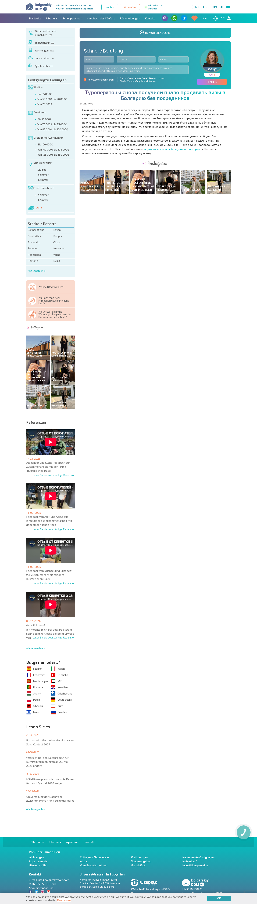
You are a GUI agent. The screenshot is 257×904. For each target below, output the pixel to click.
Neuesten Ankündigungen (198, 857)
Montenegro (40, 681)
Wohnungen (44, 50)
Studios (38, 87)
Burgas (57, 236)
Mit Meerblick (42, 162)
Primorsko (34, 242)
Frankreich (39, 674)
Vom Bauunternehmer (94, 865)
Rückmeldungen (130, 18)
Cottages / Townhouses (95, 857)
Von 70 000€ (44, 104)
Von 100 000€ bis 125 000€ (53, 149)
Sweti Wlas (34, 236)
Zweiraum (39, 112)
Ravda (57, 229)
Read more (64, 900)
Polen (36, 699)
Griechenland (65, 693)
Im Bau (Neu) (44, 42)
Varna (56, 254)
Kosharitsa (34, 254)
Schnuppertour (72, 18)
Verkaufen (130, 7)
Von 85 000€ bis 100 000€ (52, 129)
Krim (60, 705)
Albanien (38, 705)
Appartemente (38, 861)
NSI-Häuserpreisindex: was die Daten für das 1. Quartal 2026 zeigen (50, 781)
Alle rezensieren (35, 648)
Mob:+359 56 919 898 (42, 883)
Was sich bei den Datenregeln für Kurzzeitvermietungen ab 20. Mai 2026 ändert (47, 761)
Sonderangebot (141, 861)
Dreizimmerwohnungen (48, 137)
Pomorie (33, 260)
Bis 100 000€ (45, 144)
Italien (61, 668)
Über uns (52, 18)
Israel (36, 712)
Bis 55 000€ (44, 94)
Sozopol (33, 248)
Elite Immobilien (43, 188)
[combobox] (122, 59)
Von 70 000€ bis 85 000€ (52, 124)
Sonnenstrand (36, 229)
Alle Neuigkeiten (35, 809)
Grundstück (138, 865)
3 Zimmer (42, 179)
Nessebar (59, 248)
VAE (60, 681)
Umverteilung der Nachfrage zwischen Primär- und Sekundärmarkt (50, 798)
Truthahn (63, 674)
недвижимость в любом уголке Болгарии (172, 149)
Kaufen (110, 7)
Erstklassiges (139, 857)
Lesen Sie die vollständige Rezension (54, 475)
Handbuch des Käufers (101, 18)
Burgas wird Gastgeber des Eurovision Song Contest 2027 (50, 742)
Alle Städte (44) (37, 270)
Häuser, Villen (44, 58)
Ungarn (37, 693)
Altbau (84, 861)
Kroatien (63, 687)
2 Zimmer (43, 174)
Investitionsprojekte (195, 865)
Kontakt (150, 18)
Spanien (37, 668)
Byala (56, 260)
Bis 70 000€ (44, 119)
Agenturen (72, 842)
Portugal (38, 687)
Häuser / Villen (38, 865)
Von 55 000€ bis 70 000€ (52, 99)
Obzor (56, 242)
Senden (212, 81)
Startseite (35, 18)
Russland (63, 712)
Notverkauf (189, 861)
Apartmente (44, 66)
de (221, 17)
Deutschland (65, 699)
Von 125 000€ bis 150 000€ (53, 154)
